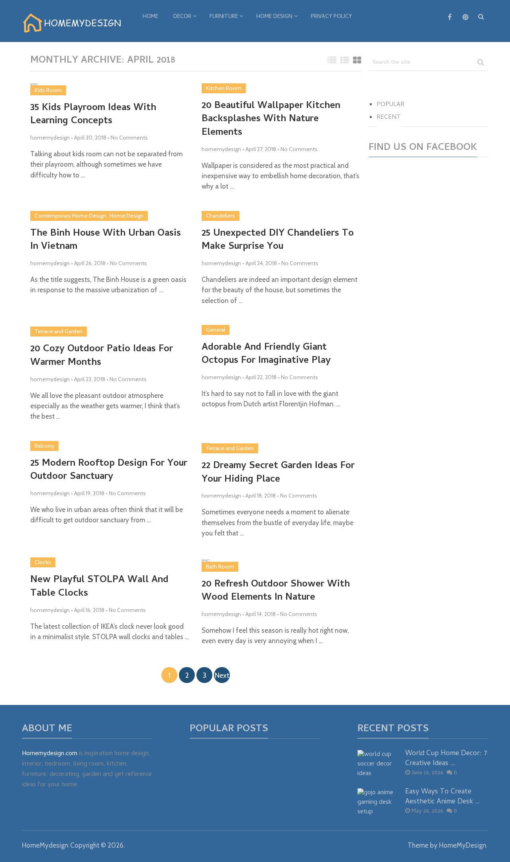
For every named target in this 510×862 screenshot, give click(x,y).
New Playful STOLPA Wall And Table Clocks (99, 587)
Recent (389, 117)
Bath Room (220, 566)
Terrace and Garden (58, 331)
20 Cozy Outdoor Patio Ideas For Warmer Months (101, 356)
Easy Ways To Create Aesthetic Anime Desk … (442, 797)
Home (150, 17)
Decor (182, 17)
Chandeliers (220, 215)
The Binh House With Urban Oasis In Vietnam (105, 240)
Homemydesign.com (49, 754)
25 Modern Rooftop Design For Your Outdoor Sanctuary (108, 470)
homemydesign (50, 137)
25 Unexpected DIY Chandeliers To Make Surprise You (278, 240)
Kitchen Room (223, 88)
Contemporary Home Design (70, 215)
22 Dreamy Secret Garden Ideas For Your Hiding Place (278, 473)
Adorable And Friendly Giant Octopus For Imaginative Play (266, 354)
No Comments (129, 137)
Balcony (44, 445)
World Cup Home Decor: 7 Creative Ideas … (446, 759)
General (215, 329)
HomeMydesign (45, 845)
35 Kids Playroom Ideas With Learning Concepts (93, 115)
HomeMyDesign (462, 845)
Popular (390, 105)
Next (222, 675)
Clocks (43, 562)
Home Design (274, 17)
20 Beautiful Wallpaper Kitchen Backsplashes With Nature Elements (271, 120)
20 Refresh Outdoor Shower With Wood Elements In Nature (276, 591)
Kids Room (48, 90)
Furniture (224, 17)
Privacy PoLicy (331, 17)
